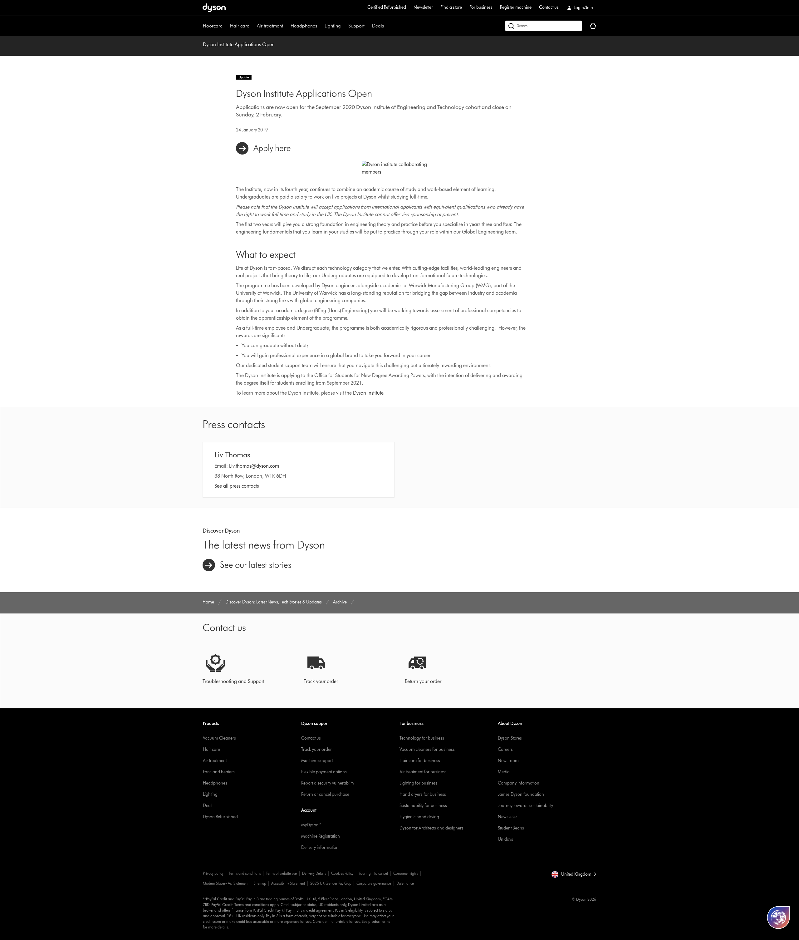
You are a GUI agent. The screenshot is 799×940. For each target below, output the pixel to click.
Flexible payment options (324, 772)
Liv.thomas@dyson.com (254, 466)
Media (504, 772)
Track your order (316, 749)
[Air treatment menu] (286, 26)
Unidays (505, 839)
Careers (505, 749)
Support (356, 26)
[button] (573, 874)
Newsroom (508, 760)
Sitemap (260, 883)
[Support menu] (368, 26)
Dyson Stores (510, 738)
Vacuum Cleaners (219, 738)
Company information (518, 783)
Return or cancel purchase (325, 794)
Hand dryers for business (423, 794)
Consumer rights (405, 873)
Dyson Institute (368, 393)
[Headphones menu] (320, 26)
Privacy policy (213, 873)
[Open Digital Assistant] (778, 917)
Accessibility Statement (288, 883)
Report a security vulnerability (327, 783)
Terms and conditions (245, 873)
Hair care (239, 26)
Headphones (304, 26)
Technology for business (422, 738)
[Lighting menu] (344, 26)
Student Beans (511, 828)
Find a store (451, 7)
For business (481, 7)
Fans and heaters (219, 772)
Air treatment (270, 26)
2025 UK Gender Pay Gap (330, 883)
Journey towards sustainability (525, 805)
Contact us (549, 7)
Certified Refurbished (386, 7)
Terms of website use (281, 873)
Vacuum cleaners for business (427, 749)
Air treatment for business (423, 772)
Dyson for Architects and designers (431, 828)
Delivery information (320, 847)
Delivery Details (314, 873)
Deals (378, 26)
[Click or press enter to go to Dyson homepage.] (214, 7)
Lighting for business (419, 783)
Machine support (317, 760)
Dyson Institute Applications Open (239, 44)
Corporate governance (373, 883)
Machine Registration (320, 836)
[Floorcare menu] (226, 26)
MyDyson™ (311, 825)
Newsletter (423, 7)
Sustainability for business (423, 805)
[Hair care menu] (252, 26)
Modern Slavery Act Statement (225, 883)
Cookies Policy (342, 873)
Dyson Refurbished (220, 816)
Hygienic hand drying (419, 816)
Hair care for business (420, 760)
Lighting (333, 26)
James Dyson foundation (521, 794)
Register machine (516, 7)
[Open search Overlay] (543, 26)
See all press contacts (236, 486)
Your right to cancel (373, 873)
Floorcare (213, 26)
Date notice (405, 883)
